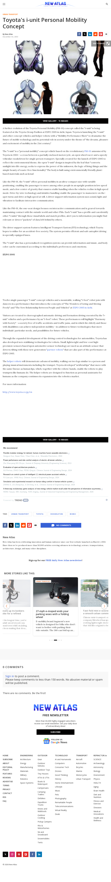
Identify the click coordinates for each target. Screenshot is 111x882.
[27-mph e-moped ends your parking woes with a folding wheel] (55, 592)
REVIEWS (7, 777)
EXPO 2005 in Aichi (82, 307)
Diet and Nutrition (97, 795)
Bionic (73, 514)
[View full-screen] (108, 43)
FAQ (4, 801)
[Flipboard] (101, 34)
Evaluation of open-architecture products (19, 467)
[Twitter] (85, 34)
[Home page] (55, 4)
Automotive (81, 763)
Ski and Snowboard (43, 833)
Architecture (25, 759)
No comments (63, 525)
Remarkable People (63, 802)
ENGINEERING (26, 755)
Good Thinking (61, 775)
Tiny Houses (43, 773)
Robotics (24, 779)
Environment (99, 775)
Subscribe (55, 732)
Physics (97, 779)
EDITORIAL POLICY (7, 768)
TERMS (6, 785)
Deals (57, 814)
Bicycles (79, 767)
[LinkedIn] (90, 34)
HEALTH (97, 783)
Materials (24, 771)
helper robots (14, 361)
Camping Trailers (41, 793)
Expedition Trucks (42, 803)
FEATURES (7, 773)
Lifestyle (58, 786)
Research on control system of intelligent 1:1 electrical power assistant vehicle (34, 474)
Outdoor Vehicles (41, 764)
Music (57, 790)
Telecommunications (64, 806)
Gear (40, 759)
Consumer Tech (62, 767)
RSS (4, 797)
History (58, 779)
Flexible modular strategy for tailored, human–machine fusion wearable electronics (35, 453)
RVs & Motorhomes (43, 826)
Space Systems (26, 783)
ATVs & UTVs (43, 777)
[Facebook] (79, 34)
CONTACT (7, 793)
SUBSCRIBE (8, 759)
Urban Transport (10, 14)
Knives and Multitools (42, 810)
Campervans (43, 788)
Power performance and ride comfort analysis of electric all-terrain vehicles (32, 460)
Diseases (98, 807)
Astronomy (98, 767)
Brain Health (99, 790)
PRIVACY (6, 789)
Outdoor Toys (44, 769)
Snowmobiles (43, 838)
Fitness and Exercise (99, 802)
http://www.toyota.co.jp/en (17, 392)
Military (23, 775)
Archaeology (99, 763)
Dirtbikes (41, 798)
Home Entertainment (64, 783)
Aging (96, 786)
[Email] (106, 34)
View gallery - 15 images (55, 121)
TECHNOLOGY (61, 755)
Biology (97, 771)
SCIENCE (97, 759)
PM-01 (88, 151)
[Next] (104, 606)
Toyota (39, 514)
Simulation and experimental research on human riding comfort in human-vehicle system (37, 482)
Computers (60, 763)
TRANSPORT (82, 755)
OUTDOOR (42, 755)
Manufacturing (26, 767)
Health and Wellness (98, 819)
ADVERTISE (8, 781)
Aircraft (79, 759)
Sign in (9, 676)
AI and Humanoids (63, 759)
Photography (60, 798)
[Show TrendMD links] (107, 500)
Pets (57, 794)
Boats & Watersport (43, 782)
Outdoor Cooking (41, 816)
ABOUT (6, 763)
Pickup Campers (45, 821)
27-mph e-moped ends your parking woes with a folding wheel (52, 614)
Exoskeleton (56, 514)
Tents (40, 842)
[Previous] (6, 606)
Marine (79, 771)
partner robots (55, 349)
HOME (5, 755)
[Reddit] (95, 34)
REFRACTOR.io (100, 755)
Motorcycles (81, 775)
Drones (58, 771)
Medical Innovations (99, 812)
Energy (23, 763)
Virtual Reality (61, 810)
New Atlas (9, 537)
